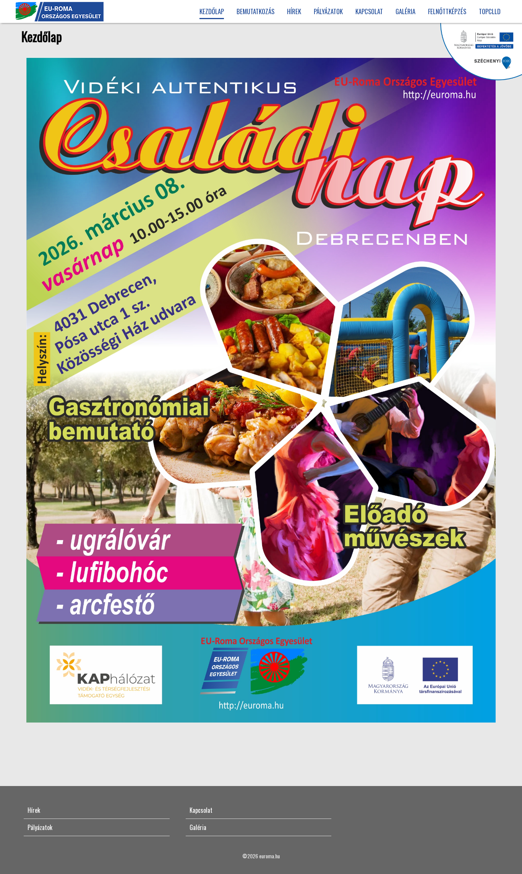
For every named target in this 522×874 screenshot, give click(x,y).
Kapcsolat (369, 11)
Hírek (294, 11)
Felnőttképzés (447, 11)
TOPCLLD (490, 11)
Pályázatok (328, 11)
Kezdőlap (211, 11)
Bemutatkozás (255, 11)
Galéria (405, 11)
